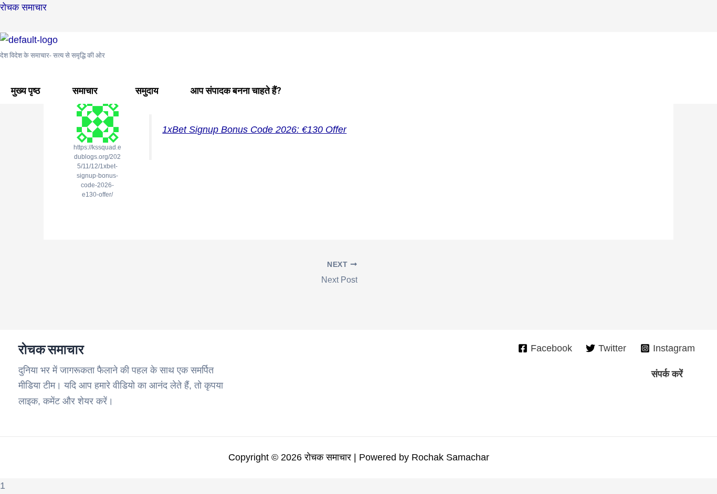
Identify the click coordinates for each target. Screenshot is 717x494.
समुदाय (147, 90)
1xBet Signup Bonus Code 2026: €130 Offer (254, 129)
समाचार (85, 90)
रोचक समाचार (23, 7)
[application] (101, 90)
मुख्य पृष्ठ (25, 90)
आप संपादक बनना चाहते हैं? (236, 90)
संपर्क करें (667, 374)
